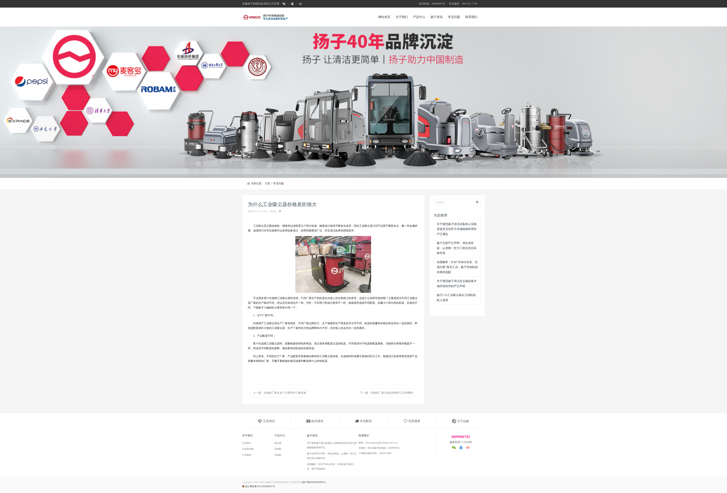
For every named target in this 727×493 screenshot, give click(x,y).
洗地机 (278, 449)
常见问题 (454, 17)
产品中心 (419, 17)
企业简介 (246, 443)
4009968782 (460, 437)
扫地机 (278, 455)
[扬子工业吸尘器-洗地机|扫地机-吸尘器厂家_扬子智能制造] (268, 17)
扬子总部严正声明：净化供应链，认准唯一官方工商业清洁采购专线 (457, 248)
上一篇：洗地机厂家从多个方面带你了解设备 (279, 392)
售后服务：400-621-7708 (463, 3)
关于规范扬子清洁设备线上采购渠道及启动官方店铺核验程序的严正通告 (457, 229)
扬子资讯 (437, 17)
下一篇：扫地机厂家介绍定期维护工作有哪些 (386, 392)
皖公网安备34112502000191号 (260, 486)
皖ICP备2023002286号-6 (314, 482)
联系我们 (471, 17)
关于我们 (402, 17)
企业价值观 (248, 449)
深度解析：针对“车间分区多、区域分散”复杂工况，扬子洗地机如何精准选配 (457, 267)
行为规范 (246, 455)
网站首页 (384, 17)
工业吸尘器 (259, 225)
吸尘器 (278, 443)
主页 (267, 183)
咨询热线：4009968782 (432, 3)
